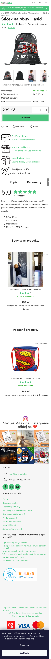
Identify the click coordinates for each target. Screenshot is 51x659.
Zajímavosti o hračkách (12, 529)
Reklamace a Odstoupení (13, 514)
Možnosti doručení (9, 98)
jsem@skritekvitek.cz (18, 474)
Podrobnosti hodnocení (37, 24)
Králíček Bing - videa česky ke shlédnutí (25, 613)
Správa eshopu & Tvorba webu (25, 616)
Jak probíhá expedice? (12, 521)
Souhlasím (24, 653)
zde (32, 638)
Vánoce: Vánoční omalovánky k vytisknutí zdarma (24, 554)
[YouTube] (18, 487)
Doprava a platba (9, 503)
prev (3, 355)
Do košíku (25, 117)
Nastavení (24, 645)
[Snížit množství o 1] (34, 110)
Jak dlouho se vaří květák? (13, 557)
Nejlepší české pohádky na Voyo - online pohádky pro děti (24, 547)
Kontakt (5, 499)
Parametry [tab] (34, 182)
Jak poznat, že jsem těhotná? (15, 561)
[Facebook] (5, 487)
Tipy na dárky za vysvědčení (14, 543)
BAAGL (11, 27)
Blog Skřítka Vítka (10, 525)
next (48, 355)
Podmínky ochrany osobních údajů (17, 510)
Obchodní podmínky (11, 506)
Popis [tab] (13, 182)
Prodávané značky (10, 518)
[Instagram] (11, 487)
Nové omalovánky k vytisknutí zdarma (19, 551)
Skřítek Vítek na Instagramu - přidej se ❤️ (26, 425)
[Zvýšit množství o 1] (46, 110)
